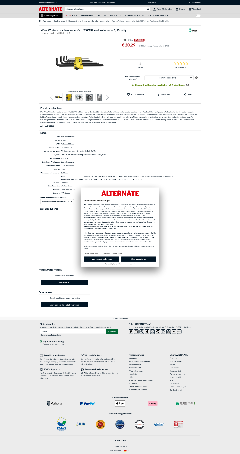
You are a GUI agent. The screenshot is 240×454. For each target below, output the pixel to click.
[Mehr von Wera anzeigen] (193, 31)
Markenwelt (174, 368)
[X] (152, 331)
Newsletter (152, 2)
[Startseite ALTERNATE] (50, 9)
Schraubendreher (74, 21)
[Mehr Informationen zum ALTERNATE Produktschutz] (196, 77)
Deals (70, 15)
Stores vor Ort (175, 371)
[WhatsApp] (163, 331)
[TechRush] (168, 331)
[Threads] (142, 331)
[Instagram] (136, 331)
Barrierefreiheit (176, 390)
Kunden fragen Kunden (138, 390)
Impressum (120, 440)
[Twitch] (179, 331)
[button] (51, 97)
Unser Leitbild (175, 377)
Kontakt (198, 2)
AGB (171, 380)
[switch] (198, 15)
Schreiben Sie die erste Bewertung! (64, 305)
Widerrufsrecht (135, 368)
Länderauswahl (120, 446)
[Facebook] (131, 331)
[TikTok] (147, 331)
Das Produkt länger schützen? (132, 77)
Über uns (173, 358)
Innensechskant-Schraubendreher (97, 21)
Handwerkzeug (59, 21)
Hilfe (191, 2)
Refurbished (87, 15)
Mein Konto (133, 358)
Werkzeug (47, 21)
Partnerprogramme (177, 374)
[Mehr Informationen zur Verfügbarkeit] (187, 85)
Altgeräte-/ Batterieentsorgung (141, 380)
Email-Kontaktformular (103, 361)
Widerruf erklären (136, 371)
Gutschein (133, 383)
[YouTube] (174, 331)
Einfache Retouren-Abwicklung (102, 2)
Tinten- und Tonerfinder (138, 386)
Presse (172, 365)
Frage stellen (64, 282)
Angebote (115, 15)
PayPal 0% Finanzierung (48, 2)
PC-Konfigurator (134, 15)
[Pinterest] (158, 331)
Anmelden (112, 331)
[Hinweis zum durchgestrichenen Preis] (125, 40)
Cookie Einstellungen (178, 387)
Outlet (102, 15)
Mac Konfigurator (158, 15)
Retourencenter (135, 365)
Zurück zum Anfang (120, 318)
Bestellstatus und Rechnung (139, 361)
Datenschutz (56, 335)
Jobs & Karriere (176, 361)
